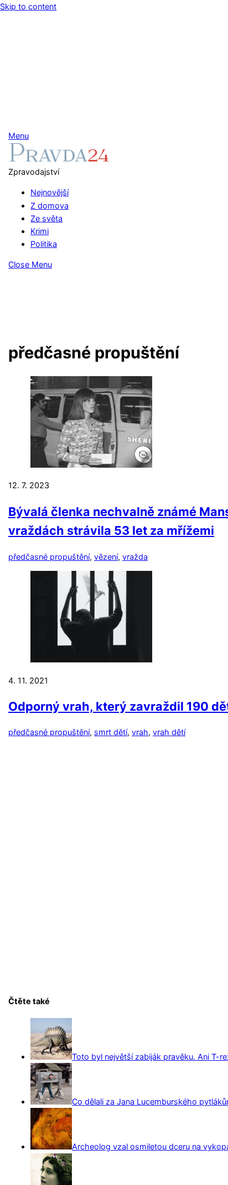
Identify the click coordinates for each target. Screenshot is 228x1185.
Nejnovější (49, 192)
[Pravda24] (59, 159)
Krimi (39, 231)
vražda (135, 556)
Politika (43, 244)
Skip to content (28, 6)
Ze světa (46, 218)
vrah (140, 732)
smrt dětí (110, 732)
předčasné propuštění (49, 556)
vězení (106, 556)
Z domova (49, 205)
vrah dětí (169, 732)
